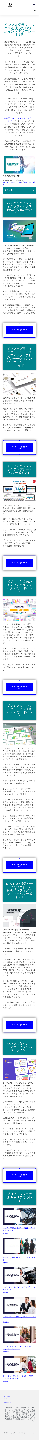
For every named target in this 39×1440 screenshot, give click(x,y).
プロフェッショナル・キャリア (12, 182)
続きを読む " (6, 1233)
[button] (33, 4)
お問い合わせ (7, 1402)
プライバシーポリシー (7, 1397)
